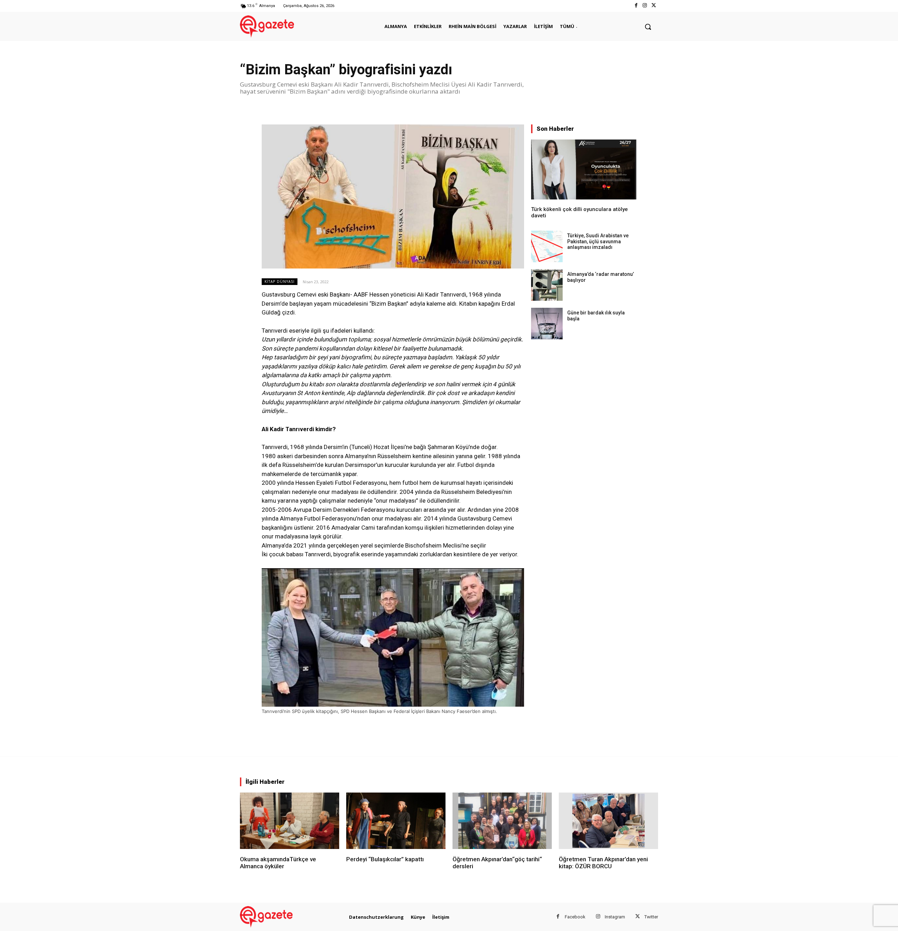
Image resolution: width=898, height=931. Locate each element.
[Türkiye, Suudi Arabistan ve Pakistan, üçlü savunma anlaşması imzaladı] (547, 246)
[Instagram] (645, 5)
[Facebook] (635, 5)
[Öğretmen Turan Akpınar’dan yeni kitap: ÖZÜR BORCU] (608, 821)
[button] (648, 26)
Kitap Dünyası (279, 281)
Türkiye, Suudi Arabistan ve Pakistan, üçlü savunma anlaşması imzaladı (598, 241)
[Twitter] (653, 5)
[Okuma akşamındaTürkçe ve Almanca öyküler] (289, 821)
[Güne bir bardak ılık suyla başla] (547, 323)
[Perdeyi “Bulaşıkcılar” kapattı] (395, 821)
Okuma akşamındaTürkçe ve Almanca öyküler (278, 863)
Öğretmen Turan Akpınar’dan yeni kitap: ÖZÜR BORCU (603, 863)
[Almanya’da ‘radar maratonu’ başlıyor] (547, 285)
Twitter (651, 916)
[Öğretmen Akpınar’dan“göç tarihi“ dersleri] (502, 821)
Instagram (615, 916)
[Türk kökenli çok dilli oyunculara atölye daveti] (583, 169)
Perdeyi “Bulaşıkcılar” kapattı (385, 859)
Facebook (575, 916)
